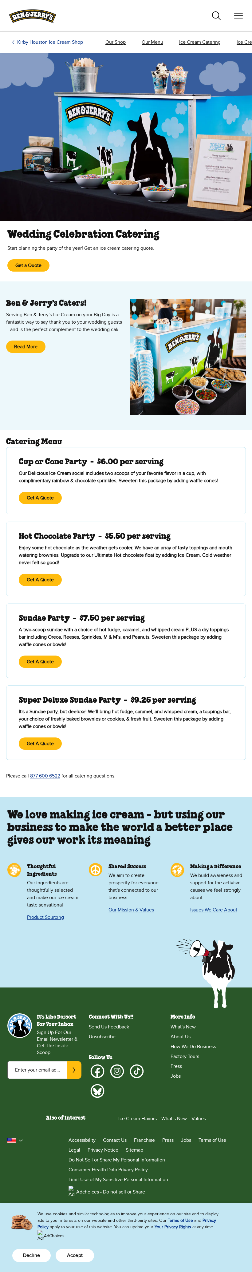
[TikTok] (136, 1071)
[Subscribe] (74, 1070)
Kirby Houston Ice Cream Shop (50, 42)
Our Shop (115, 42)
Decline (31, 1255)
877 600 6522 (45, 776)
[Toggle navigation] (238, 15)
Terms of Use (212, 1140)
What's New (183, 1027)
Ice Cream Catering (200, 42)
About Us (181, 1037)
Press (176, 1066)
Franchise (144, 1140)
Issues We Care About (213, 910)
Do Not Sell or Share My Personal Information (117, 1160)
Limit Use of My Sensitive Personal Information (118, 1180)
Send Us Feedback (109, 1027)
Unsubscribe (102, 1037)
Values (198, 1119)
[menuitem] (115, 42)
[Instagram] (117, 1071)
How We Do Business (193, 1047)
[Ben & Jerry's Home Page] (32, 15)
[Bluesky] (97, 1091)
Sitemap (134, 1150)
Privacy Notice (103, 1150)
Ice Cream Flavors (137, 1119)
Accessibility (82, 1140)
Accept (75, 1255)
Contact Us (115, 1140)
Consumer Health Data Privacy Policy (108, 1170)
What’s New (174, 1119)
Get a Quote (28, 265)
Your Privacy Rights (173, 1227)
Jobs (176, 1076)
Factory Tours (185, 1056)
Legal (74, 1150)
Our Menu (152, 42)
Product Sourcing (45, 917)
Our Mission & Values (131, 910)
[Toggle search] (216, 15)
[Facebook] (97, 1071)
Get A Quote (40, 498)
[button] (15, 1140)
